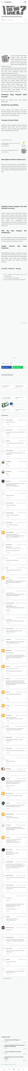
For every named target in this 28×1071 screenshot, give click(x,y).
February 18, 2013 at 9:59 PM (21, 916)
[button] (2, 2)
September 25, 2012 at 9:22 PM (21, 715)
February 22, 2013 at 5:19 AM (21, 927)
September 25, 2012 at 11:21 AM (20, 705)
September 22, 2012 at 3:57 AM (21, 678)
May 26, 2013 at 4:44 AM (22, 959)
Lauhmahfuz (20, 1064)
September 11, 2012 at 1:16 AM (21, 617)
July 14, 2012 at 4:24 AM (22, 440)
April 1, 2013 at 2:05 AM (22, 937)
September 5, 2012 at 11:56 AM (21, 603)
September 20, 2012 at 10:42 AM (20, 666)
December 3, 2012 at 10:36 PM (21, 837)
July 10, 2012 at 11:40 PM (22, 429)
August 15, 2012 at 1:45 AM (21, 512)
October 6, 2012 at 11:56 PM (21, 778)
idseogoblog (7, 2)
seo (7, 363)
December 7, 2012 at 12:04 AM (21, 849)
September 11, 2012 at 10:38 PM (20, 628)
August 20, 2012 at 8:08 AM (21, 558)
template (7, 1041)
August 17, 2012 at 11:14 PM (21, 532)
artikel (3, 363)
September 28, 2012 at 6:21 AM (21, 737)
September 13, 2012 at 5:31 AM (21, 639)
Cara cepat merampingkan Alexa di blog (12, 1051)
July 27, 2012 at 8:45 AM (22, 493)
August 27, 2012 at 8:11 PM (21, 577)
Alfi (3, 19)
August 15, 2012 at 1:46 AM (21, 522)
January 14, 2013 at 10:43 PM (21, 875)
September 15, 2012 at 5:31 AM (21, 650)
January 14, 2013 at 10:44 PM (21, 885)
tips (11, 363)
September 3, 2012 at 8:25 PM (21, 590)
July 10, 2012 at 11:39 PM (22, 420)
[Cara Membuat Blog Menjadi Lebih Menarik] (14, 10)
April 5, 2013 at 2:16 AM (22, 948)
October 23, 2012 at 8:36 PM (21, 803)
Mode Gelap (22, 1)
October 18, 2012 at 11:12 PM (21, 793)
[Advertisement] (14, 39)
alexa (5, 1053)
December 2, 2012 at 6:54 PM (21, 825)
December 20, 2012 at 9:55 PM (21, 861)
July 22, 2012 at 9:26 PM (22, 461)
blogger (5, 1059)
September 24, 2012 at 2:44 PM (21, 692)
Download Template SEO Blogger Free (12, 1040)
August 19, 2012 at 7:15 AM (21, 544)
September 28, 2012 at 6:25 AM (21, 748)
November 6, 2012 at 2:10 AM (21, 814)
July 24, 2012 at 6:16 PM (22, 481)
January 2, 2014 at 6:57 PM (21, 969)
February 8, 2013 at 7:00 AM (21, 895)
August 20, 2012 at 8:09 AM (21, 567)
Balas (8, 424)
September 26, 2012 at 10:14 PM (20, 726)
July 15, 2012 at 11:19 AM (22, 450)
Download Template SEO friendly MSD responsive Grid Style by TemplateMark (14, 1046)
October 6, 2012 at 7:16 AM (21, 768)
